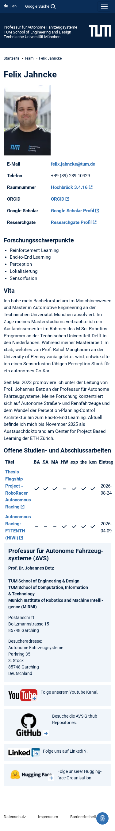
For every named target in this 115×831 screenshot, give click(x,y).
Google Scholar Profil (72, 211)
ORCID (57, 199)
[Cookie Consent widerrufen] (102, 818)
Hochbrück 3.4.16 (69, 187)
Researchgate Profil (71, 222)
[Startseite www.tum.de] (100, 30)
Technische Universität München (32, 36)
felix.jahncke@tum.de (73, 164)
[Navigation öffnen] (104, 6)
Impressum (48, 816)
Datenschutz (15, 816)
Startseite (11, 58)
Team (29, 58)
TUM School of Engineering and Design (37, 32)
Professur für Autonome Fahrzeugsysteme (40, 27)
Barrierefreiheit (83, 816)
